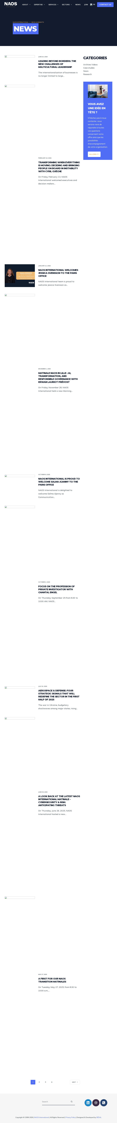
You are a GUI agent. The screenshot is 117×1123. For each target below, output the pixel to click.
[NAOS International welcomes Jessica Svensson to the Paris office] (20, 275)
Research (87, 74)
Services (52, 5)
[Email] (96, 1102)
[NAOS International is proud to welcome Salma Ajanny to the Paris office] (20, 486)
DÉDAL (98, 1117)
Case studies (88, 68)
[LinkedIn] (88, 1102)
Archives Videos (90, 64)
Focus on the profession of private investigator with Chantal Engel (56, 589)
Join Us (87, 5)
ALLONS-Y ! (94, 154)
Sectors (66, 5)
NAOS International (41, 1117)
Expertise (38, 5)
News (77, 5)
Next (74, 1082)
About (25, 5)
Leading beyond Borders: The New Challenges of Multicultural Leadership (57, 64)
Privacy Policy (71, 1117)
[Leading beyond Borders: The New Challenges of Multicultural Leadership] (20, 66)
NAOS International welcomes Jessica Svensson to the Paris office (58, 273)
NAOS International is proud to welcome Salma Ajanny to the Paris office (59, 481)
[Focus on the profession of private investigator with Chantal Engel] (20, 592)
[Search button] (71, 1101)
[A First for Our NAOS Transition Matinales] (20, 983)
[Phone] (103, 1102)
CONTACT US (105, 5)
